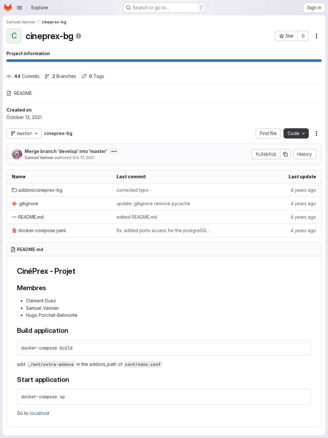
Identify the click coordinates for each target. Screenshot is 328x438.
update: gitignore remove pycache (153, 203)
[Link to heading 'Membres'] (49, 288)
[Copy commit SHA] (285, 154)
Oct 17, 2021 (83, 157)
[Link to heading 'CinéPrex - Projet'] (79, 271)
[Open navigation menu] (19, 8)
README (23, 93)
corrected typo (133, 190)
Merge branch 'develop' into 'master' (66, 151)
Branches (64, 76)
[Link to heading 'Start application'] (72, 379)
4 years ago (303, 190)
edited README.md (137, 217)
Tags (96, 76)
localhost (39, 413)
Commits (26, 76)
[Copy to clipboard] (303, 348)
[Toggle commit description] (114, 151)
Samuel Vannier (39, 157)
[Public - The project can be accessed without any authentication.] (78, 35)
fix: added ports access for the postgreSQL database (164, 230)
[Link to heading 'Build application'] (71, 330)
